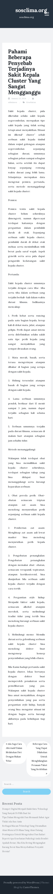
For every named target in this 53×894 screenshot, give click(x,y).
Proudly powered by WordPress (21, 882)
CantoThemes (31, 887)
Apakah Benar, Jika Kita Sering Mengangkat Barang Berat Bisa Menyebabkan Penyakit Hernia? (23, 847)
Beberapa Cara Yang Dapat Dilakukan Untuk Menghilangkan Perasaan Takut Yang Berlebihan (39, 757)
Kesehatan (31, 102)
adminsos (12, 102)
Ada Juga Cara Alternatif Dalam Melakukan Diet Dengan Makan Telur (14, 752)
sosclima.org (31, 10)
